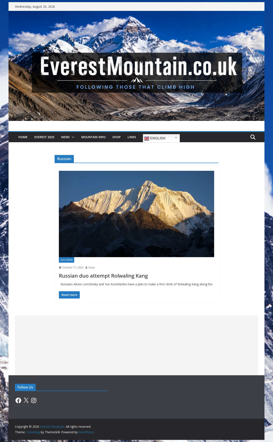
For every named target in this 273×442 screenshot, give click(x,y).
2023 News (67, 259)
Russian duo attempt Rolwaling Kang (103, 275)
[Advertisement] (136, 345)
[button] (72, 137)
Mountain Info (93, 137)
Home (23, 137)
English (157, 138)
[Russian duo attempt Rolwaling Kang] (136, 214)
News (65, 137)
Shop (116, 137)
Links (132, 137)
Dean (92, 267)
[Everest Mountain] (136, 14)
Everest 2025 (44, 137)
